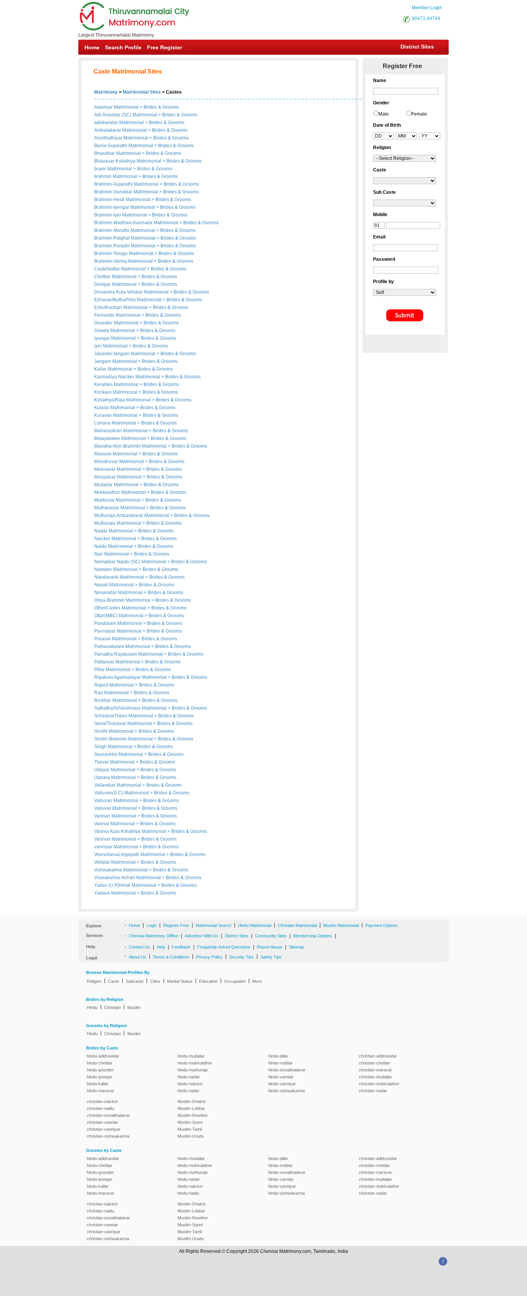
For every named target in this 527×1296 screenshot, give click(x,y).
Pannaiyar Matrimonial (118, 631)
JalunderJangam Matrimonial (124, 353)
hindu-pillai (277, 1056)
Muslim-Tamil (189, 1129)
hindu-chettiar (99, 1063)
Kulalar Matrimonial (114, 407)
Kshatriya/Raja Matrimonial (122, 400)
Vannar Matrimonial (114, 823)
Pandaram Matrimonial (118, 623)
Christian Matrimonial (297, 925)
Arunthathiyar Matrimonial (121, 138)
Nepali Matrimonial (114, 585)
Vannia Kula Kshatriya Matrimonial (130, 831)
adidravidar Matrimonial (119, 122)
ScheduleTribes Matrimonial (123, 716)
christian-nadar (373, 1090)
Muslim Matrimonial (341, 925)
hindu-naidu (188, 1090)
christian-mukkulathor (379, 1083)
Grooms (170, 107)
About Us (137, 957)
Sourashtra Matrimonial (118, 754)
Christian (112, 1007)
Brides (150, 107)
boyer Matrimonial (113, 168)
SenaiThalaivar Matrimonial (123, 723)
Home (92, 47)
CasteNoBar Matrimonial (120, 269)
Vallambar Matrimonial (117, 785)
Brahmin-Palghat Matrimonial (124, 238)
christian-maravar (375, 1070)
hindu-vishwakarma (286, 1090)
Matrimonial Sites (142, 92)
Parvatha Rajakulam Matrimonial (128, 654)
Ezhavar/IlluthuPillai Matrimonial (128, 299)
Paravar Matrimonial (115, 638)
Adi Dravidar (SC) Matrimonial (125, 115)
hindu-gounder (100, 1070)
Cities (155, 981)
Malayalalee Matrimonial (120, 438)
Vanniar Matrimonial (115, 839)
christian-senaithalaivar (108, 1115)
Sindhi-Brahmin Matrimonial (123, 739)
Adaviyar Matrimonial (116, 107)
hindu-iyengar (99, 1076)
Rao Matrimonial (111, 692)
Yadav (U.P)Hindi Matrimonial (125, 885)
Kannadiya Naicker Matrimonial (127, 376)
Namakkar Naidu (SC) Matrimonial (130, 561)
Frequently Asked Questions (223, 947)
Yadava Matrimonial (115, 893)
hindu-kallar (97, 1083)
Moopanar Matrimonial (118, 477)
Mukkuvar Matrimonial (117, 500)
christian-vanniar (102, 1122)
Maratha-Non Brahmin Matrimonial (130, 446)
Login (152, 925)
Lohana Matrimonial (115, 423)
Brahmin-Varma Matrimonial (123, 261)
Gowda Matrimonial (114, 330)
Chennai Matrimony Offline (153, 935)
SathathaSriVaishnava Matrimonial (130, 708)
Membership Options (312, 935)
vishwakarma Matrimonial (121, 870)
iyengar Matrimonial (115, 338)
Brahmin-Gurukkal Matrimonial (126, 192)
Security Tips (241, 957)
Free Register (164, 47)
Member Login (427, 7)
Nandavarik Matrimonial (119, 577)
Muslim (133, 1007)
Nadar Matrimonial (113, 531)
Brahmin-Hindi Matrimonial (122, 199)
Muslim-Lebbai (190, 1108)
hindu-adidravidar (103, 1056)
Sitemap (296, 947)
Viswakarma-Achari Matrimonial (127, 877)
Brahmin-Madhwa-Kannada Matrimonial (136, 222)
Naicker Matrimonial (115, 538)
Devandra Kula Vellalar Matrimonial (131, 292)
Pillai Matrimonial (112, 669)
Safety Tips (271, 957)
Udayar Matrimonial (114, 769)
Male (383, 114)
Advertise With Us (201, 935)
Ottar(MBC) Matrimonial (119, 615)
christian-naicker (102, 1101)
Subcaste (135, 981)
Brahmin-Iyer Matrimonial (120, 215)
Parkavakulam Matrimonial (122, 646)
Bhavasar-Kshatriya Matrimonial (127, 161)
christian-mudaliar (375, 1076)
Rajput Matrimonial (114, 685)
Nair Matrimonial (111, 554)
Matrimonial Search (213, 925)
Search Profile (123, 47)
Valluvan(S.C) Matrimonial (121, 793)
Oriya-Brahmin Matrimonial (122, 600)
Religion (94, 981)
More (257, 981)
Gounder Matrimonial (116, 323)
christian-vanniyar (103, 1129)
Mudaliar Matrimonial (116, 484)
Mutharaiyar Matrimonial (119, 507)
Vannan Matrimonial (115, 816)
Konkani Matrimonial (115, 392)
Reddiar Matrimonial (115, 700)
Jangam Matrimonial (115, 361)
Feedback (181, 947)
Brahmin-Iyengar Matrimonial (124, 207)
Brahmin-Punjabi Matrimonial (124, 245)
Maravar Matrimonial (115, 454)
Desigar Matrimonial (115, 284)
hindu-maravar (100, 1090)
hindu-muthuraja (192, 1070)
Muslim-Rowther (192, 1115)
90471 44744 (426, 18)
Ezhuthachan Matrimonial (121, 307)
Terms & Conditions (171, 957)
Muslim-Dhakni (191, 1101)
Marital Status (180, 981)
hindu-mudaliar (191, 1056)
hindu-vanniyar (282, 1083)
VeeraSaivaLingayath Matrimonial (129, 854)
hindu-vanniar (281, 1076)
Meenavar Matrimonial (117, 469)
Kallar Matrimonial (113, 369)
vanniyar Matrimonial (116, 846)
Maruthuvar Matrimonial (119, 461)
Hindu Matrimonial (254, 925)
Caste (113, 981)
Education (208, 981)
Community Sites (271, 935)
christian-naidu (100, 1108)
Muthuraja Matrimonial (117, 523)
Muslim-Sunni (190, 1122)
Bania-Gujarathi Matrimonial (123, 145)
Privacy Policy (209, 957)
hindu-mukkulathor (194, 1063)
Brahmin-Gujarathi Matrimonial (126, 184)
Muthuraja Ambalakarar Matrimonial (131, 515)
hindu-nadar (188, 1076)
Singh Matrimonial (113, 746)
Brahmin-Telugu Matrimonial (124, 253)
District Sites (417, 47)
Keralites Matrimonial (116, 384)
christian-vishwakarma (108, 1136)
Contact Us (139, 947)
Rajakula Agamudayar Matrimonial (130, 677)
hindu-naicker (190, 1083)
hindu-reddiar (280, 1063)
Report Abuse (269, 947)
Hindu (92, 1007)
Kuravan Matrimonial (116, 415)
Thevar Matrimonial (114, 762)
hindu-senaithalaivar (287, 1070)
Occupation (235, 981)
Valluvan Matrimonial (116, 800)
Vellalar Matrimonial (115, 862)
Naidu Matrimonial (113, 546)
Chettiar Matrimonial (115, 276)
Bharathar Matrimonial (117, 153)
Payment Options (381, 925)
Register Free (176, 925)
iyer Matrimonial (111, 346)
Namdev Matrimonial (116, 569)
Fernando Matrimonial (117, 315)
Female (419, 114)
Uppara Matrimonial (115, 777)
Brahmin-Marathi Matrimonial (124, 230)
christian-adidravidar (378, 1056)
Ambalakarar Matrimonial (120, 130)
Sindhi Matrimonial (113, 731)
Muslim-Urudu (190, 1136)
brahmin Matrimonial (115, 176)
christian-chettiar (374, 1063)
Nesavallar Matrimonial (118, 592)
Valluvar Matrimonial (115, 808)
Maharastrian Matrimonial (121, 430)
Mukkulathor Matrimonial (120, 492)
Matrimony (106, 92)
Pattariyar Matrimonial (117, 662)
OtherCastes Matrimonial (120, 608)
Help (161, 947)
